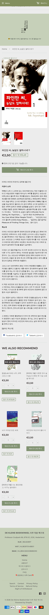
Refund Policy (31, 586)
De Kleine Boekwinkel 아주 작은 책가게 (26, 600)
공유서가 (24, 569)
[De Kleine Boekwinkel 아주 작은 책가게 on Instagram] (44, 594)
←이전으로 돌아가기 (9, 58)
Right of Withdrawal (23, 589)
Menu (7, 3)
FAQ (24, 572)
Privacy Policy (32, 583)
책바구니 (43, 3)
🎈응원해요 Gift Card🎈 (24, 575)
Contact (21, 583)
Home (4, 49)
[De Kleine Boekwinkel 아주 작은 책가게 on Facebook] (40, 594)
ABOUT (24, 563)
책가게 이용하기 (25, 566)
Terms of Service (16, 586)
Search (12, 583)
